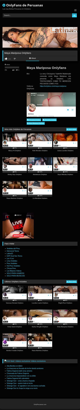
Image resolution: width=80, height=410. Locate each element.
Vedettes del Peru (13, 248)
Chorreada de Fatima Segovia (18, 373)
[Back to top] (73, 404)
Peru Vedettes (12, 263)
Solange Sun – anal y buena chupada (21, 381)
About (33, 58)
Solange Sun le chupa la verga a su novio (22, 388)
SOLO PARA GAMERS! (15, 273)
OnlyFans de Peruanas (24, 5)
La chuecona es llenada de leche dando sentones (25, 368)
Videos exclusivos (38, 361)
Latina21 (10, 253)
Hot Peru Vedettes (13, 266)
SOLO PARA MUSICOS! (16, 276)
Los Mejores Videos (14, 271)
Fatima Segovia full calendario (18, 378)
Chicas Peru (11, 268)
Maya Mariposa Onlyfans (36, 123)
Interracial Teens (13, 251)
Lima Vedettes (12, 261)
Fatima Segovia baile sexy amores (19, 371)
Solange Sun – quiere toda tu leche (20, 383)
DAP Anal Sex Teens (14, 256)
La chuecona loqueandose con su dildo (21, 376)
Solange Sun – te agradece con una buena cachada (26, 386)
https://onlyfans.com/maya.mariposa (53, 86)
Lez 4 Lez (10, 258)
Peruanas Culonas (50, 120)
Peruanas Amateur (34, 120)
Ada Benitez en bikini (14, 366)
